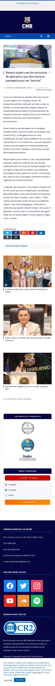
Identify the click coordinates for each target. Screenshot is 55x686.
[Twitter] (23, 585)
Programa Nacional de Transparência (27, 656)
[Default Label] (10, 600)
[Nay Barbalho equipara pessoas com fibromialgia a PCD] (27, 368)
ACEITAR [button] (19, 680)
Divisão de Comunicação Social (19, 88)
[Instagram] (37, 585)
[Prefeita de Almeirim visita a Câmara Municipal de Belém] (27, 271)
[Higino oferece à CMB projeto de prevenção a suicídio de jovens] (27, 320)
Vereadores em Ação (44, 90)
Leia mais (37, 672)
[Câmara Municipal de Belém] (27, 22)
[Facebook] (10, 585)
